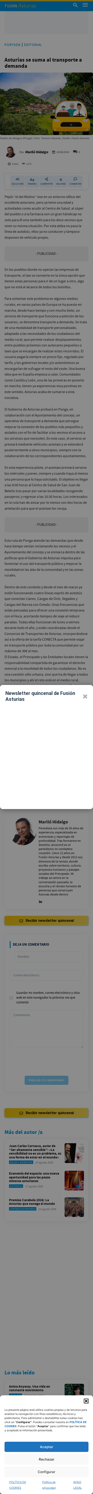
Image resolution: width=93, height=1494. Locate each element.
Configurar (46, 1472)
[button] (86, 1401)
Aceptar (46, 1447)
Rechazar (46, 1459)
